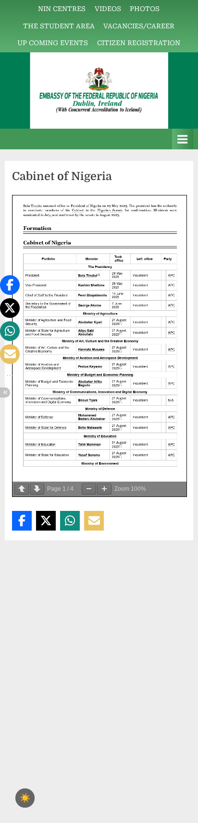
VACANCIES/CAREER (138, 26)
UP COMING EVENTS (52, 43)
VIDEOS (108, 8)
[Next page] (37, 489)
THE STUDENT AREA (59, 26)
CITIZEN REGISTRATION (138, 43)
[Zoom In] (104, 489)
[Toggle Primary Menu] (182, 139)
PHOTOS (145, 8)
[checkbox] (25, 798)
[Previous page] (21, 489)
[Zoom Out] (89, 489)
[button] (22, 521)
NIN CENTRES (62, 8)
